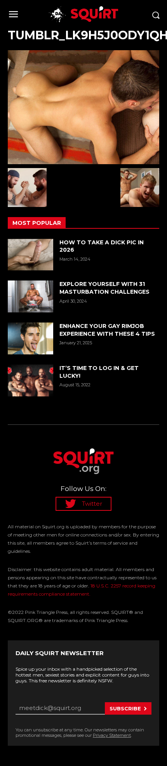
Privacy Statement (112, 735)
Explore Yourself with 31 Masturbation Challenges (104, 287)
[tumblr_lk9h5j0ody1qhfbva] (83, 107)
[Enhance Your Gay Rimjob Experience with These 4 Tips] (30, 338)
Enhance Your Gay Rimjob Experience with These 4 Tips (107, 330)
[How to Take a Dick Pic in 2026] (30, 255)
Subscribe (125, 708)
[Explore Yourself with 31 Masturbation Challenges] (30, 296)
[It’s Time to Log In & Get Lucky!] (30, 380)
